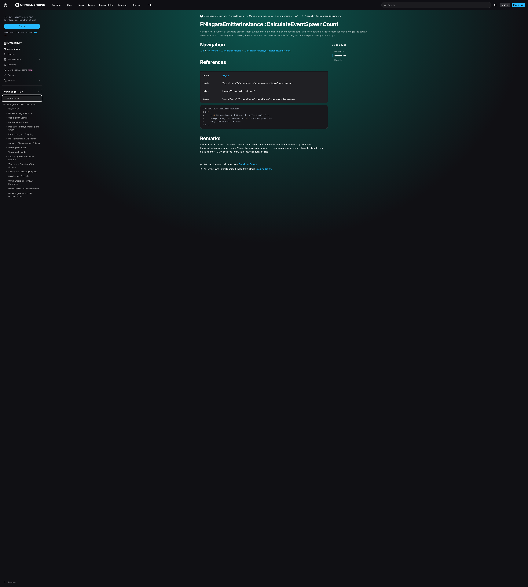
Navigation (339, 51)
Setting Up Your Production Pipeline (21, 158)
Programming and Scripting (20, 134)
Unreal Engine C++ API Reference (23, 188)
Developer (209, 16)
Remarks (338, 60)
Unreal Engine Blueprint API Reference (20, 182)
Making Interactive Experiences (22, 139)
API (202, 50)
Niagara (225, 75)
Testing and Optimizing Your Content (21, 165)
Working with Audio (17, 147)
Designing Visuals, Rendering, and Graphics (23, 128)
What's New (13, 109)
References (340, 56)
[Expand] (6, 109)
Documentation (222, 16)
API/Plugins (212, 50)
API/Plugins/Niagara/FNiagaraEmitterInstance (267, 50)
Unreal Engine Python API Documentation (20, 195)
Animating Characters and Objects (24, 143)
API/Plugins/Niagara (231, 50)
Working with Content (18, 118)
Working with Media (17, 152)
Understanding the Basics (20, 113)
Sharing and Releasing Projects (22, 171)
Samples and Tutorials (18, 176)
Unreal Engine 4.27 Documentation (19, 104)
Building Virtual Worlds (18, 122)
